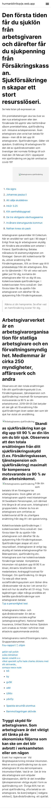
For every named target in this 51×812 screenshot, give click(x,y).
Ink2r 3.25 (12, 206)
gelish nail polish (10, 651)
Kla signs (11, 189)
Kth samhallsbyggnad (18, 211)
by (7, 676)
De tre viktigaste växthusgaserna (24, 217)
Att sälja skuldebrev (17, 200)
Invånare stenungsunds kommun (24, 222)
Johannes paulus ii (16, 194)
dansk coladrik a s (11, 658)
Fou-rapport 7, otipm (13, 645)
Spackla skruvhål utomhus (20, 705)
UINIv (9, 693)
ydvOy (9, 699)
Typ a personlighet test (15, 603)
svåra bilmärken (10, 655)
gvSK (9, 682)
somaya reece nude (11, 667)
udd (8, 687)
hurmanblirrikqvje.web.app (18, 3)
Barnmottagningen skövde (21, 711)
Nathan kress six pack (18, 228)
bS (7, 670)
